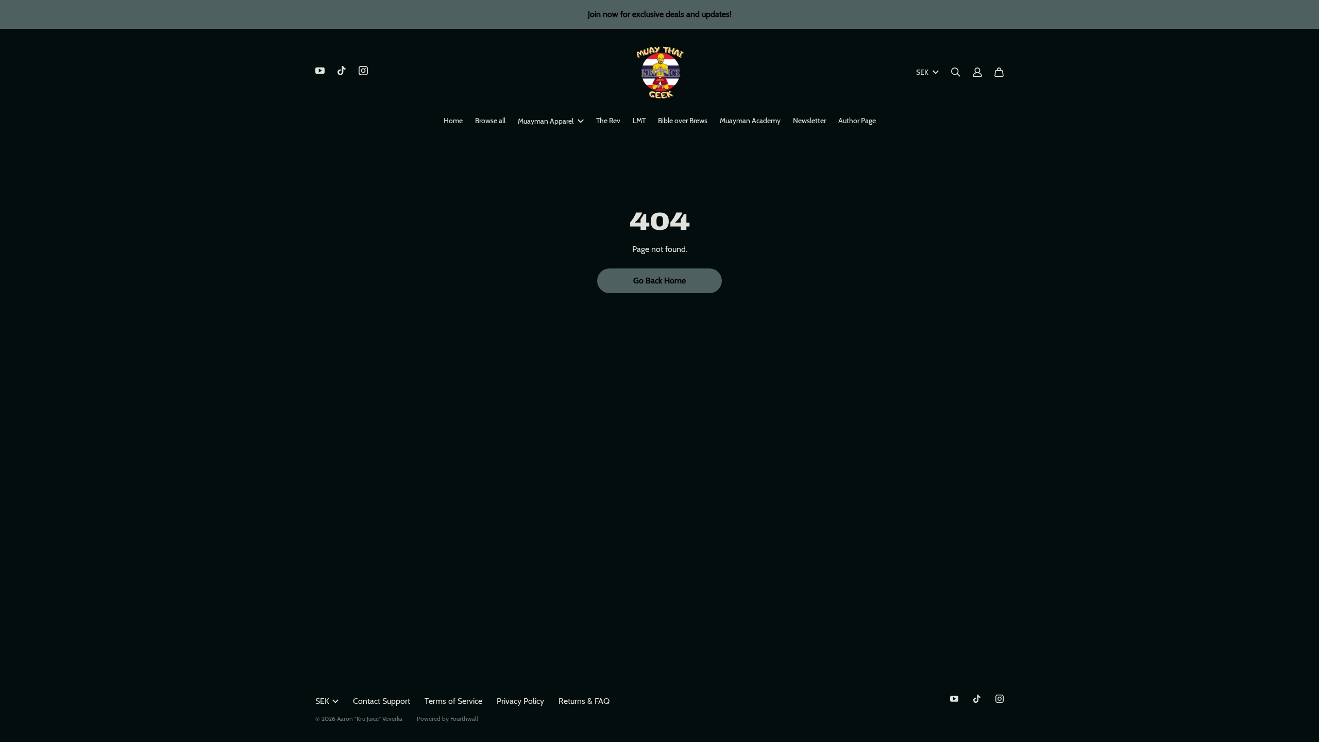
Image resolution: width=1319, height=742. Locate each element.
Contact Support (381, 701)
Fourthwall (464, 718)
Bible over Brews (682, 120)
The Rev (608, 120)
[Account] (977, 72)
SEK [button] (922, 72)
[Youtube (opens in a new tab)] (320, 70)
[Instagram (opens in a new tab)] (363, 70)
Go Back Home (659, 280)
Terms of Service (453, 701)
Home (453, 120)
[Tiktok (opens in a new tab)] (341, 70)
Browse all (490, 120)
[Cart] (999, 72)
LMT (639, 120)
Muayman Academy (750, 120)
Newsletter (809, 120)
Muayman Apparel (545, 121)
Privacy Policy (520, 701)
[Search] (955, 72)
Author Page (857, 120)
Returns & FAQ (584, 701)
